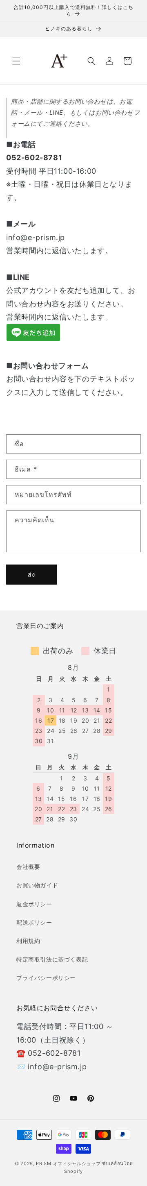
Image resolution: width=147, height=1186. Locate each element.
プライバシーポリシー (46, 977)
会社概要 (28, 866)
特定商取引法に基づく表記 (52, 959)
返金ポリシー (34, 903)
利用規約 (28, 940)
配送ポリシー (34, 922)
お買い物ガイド (37, 885)
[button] (16, 61)
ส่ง (31, 574)
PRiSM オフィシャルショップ (68, 1163)
